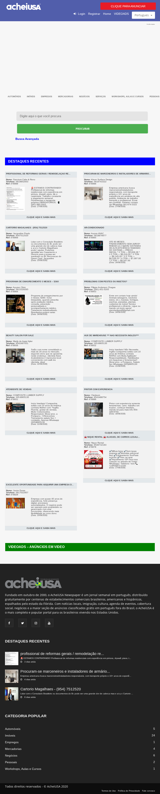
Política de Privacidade (129, 791)
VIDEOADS (121, 13)
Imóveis (31, 97)
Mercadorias (66, 97)
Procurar (83, 128)
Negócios (84, 97)
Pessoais (11, 762)
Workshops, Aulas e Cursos (128, 97)
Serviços (101, 97)
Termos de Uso (108, 791)
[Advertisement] (80, 54)
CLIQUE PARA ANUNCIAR (128, 6)
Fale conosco (148, 791)
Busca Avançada (27, 138)
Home (107, 13)
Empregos (47, 97)
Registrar (94, 13)
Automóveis (14, 97)
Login (81, 13)
